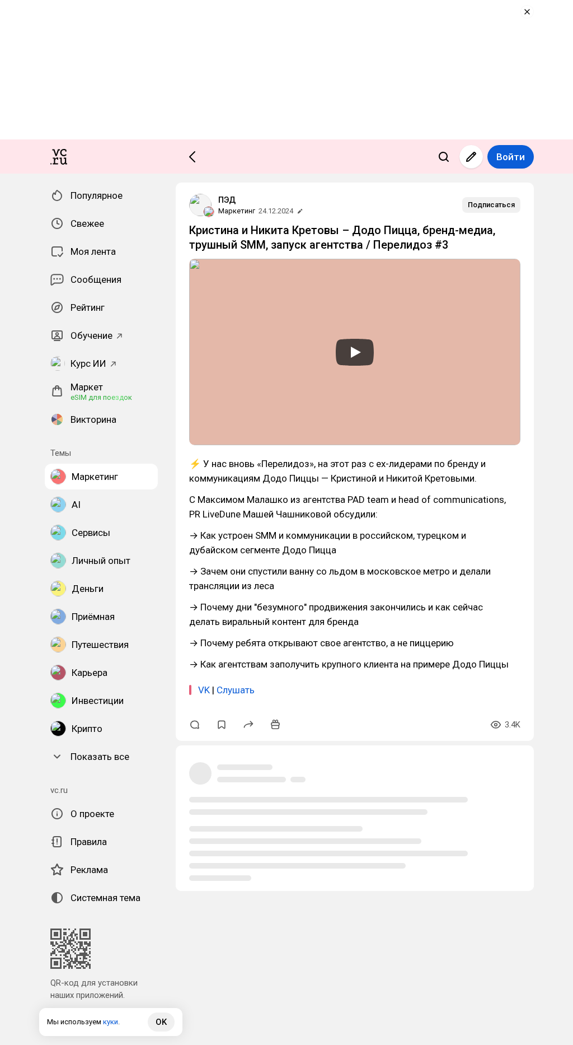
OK (161, 1022)
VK (204, 690)
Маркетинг (236, 211)
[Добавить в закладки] (221, 725)
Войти (510, 156)
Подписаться (491, 204)
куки (110, 1022)
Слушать (236, 690)
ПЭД (227, 200)
